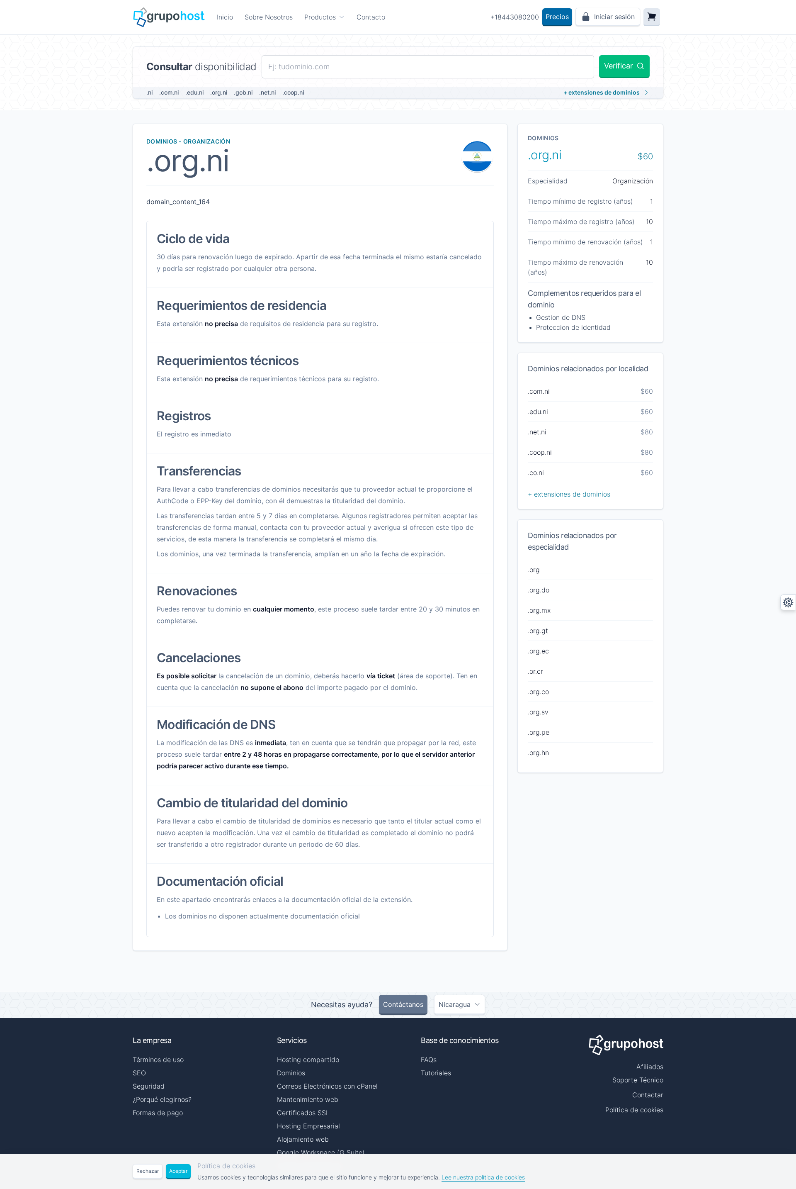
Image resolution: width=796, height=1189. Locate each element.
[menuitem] (324, 17)
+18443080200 (514, 17)
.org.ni (218, 92)
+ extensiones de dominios (601, 92)
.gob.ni (243, 92)
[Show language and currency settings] (788, 602)
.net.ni (267, 92)
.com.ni (169, 92)
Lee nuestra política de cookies (483, 1177)
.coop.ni (293, 92)
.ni (149, 92)
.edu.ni (194, 92)
